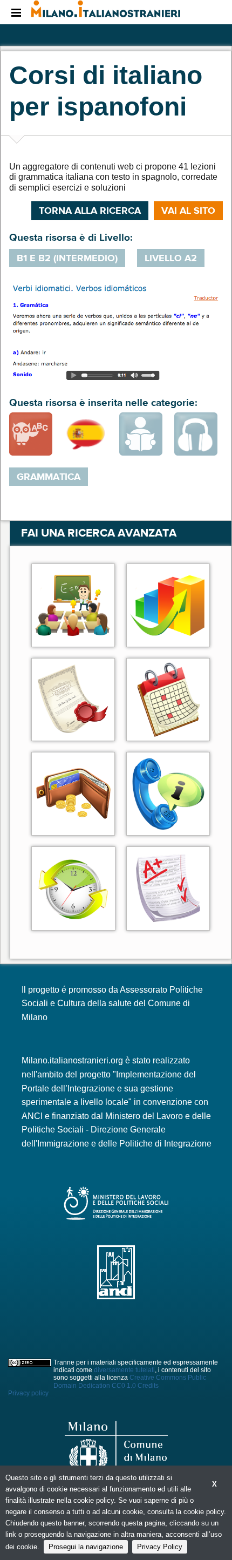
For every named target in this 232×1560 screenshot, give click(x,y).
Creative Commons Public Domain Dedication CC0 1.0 (129, 1381)
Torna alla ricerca (90, 210)
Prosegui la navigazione (86, 1547)
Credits (148, 1385)
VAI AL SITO (188, 210)
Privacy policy (28, 1393)
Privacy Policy (159, 1547)
